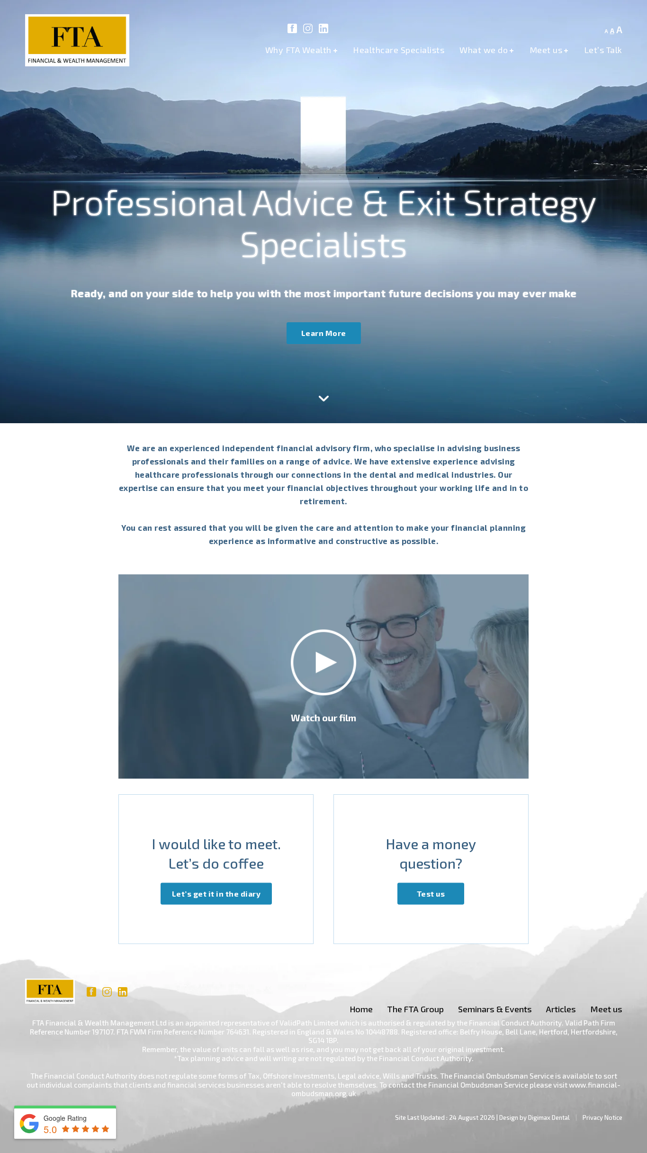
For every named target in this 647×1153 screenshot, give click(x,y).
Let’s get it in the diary (216, 893)
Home (361, 1009)
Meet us (549, 50)
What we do (486, 50)
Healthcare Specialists (398, 50)
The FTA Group (415, 1009)
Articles (561, 1009)
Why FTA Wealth (301, 50)
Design (508, 1117)
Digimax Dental (549, 1117)
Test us (431, 893)
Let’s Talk (603, 50)
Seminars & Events (495, 1009)
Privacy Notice (602, 1117)
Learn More (323, 332)
